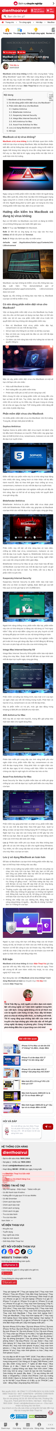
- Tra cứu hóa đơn (8, 1217)
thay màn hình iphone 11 (28, 1343)
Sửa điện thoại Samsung (36, 1294)
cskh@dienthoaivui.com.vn (20, 1165)
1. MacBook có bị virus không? (20, 99)
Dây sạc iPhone (31, 1336)
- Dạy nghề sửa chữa (10, 1235)
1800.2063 (26, 1162)
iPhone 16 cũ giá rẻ (40, 1320)
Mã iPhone (42, 1361)
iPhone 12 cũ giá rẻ (29, 1301)
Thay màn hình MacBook (14, 1313)
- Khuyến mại (7, 1229)
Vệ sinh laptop (28, 1299)
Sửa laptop (23, 1318)
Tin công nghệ (25, 22)
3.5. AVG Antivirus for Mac (20, 121)
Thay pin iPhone (17, 1294)
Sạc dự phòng (46, 1336)
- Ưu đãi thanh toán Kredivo (13, 1192)
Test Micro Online (44, 1356)
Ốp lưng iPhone (22, 1341)
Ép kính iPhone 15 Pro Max (14, 1326)
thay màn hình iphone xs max (30, 1350)
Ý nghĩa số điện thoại (37, 1364)
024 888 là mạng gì (31, 1359)
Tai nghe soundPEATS (12, 1336)
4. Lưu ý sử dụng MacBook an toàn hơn (23, 128)
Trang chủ (9, 22)
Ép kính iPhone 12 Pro (29, 1331)
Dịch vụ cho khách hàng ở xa (18, 1179)
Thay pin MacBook (11, 1315)
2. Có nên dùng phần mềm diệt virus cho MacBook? (28, 103)
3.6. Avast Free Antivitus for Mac (23, 124)
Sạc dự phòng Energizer (13, 1338)
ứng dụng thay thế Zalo (28, 1383)
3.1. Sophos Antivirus (18, 109)
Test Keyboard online (12, 1359)
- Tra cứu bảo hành (9, 1214)
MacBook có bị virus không (14, 141)
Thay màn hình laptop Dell (40, 1313)
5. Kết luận (11, 131)
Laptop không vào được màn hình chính (29, 1368)
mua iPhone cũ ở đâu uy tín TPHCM (32, 1380)
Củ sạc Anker (37, 1341)
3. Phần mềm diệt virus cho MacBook (23, 106)
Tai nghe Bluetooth (44, 1334)
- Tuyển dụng (7, 1232)
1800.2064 (25, 1158)
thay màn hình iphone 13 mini (25, 1348)
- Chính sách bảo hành (10, 1202)
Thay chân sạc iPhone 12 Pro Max (20, 1334)
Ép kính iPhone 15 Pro (36, 1326)
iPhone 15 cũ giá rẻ (22, 1320)
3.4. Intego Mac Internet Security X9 (24, 118)
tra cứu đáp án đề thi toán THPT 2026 (19, 1356)
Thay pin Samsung (29, 1296)
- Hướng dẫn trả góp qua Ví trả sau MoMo (18, 1195)
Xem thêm (5, 1220)
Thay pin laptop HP (11, 1292)
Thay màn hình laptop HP (32, 1315)
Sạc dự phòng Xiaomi (35, 1338)
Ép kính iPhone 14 (10, 1331)
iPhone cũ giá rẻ (14, 1299)
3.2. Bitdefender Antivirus (20, 112)
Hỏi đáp (39, 22)
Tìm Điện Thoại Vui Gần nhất (18, 1173)
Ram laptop (34, 1318)
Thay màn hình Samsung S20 (25, 1308)
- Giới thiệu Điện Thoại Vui (12, 1241)
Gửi (49, 1127)
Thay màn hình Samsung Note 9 (38, 1311)
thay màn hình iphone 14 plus (26, 1345)
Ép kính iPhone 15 (24, 1329)
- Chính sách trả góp (10, 1211)
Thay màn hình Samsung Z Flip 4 (38, 1303)
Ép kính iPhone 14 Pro (42, 1329)
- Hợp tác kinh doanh (10, 1238)
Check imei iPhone (30, 1376)
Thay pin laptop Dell (29, 1292)
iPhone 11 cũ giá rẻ (11, 1301)
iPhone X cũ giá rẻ (44, 1299)
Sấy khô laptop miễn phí (34, 1323)
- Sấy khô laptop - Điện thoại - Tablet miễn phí (20, 1189)
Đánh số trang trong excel (34, 1366)
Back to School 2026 (23, 1378)
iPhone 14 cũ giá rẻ (14, 1303)
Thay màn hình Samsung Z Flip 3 (17, 1306)
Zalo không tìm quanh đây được (17, 1373)
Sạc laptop (45, 1318)
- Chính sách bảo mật (10, 1205)
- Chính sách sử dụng (10, 1208)
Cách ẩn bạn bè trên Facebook (38, 1371)
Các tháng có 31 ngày (28, 1361)
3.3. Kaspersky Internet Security (23, 115)
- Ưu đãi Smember (9, 1198)
